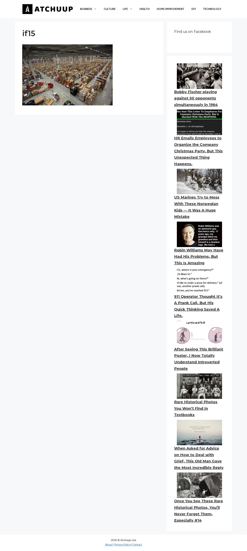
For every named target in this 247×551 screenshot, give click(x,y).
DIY (193, 9)
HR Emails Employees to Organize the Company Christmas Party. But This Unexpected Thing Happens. (198, 151)
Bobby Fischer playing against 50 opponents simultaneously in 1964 (196, 98)
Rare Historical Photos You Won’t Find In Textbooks (195, 408)
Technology (212, 9)
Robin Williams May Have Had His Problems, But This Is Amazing (198, 256)
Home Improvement (170, 9)
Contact (137, 545)
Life (125, 9)
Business (86, 9)
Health (145, 9)
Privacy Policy (122, 545)
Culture (110, 9)
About (109, 545)
